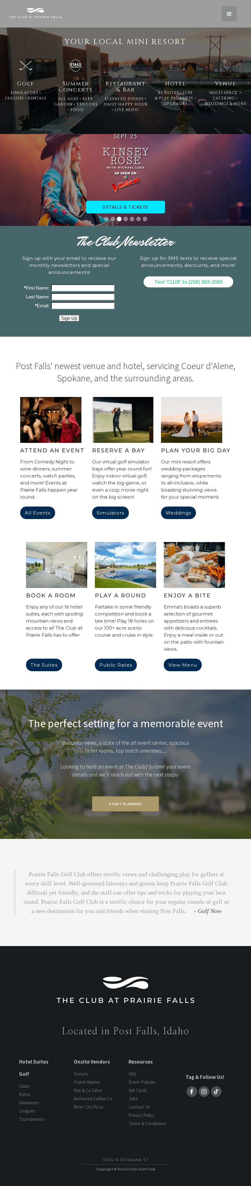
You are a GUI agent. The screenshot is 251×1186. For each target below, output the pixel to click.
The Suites (44, 665)
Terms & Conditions (147, 1123)
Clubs (24, 1086)
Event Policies (142, 1082)
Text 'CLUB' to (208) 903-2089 (188, 281)
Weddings (178, 513)
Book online (119, 195)
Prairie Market (87, 1082)
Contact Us (139, 1107)
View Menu (182, 665)
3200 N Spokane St (126, 1159)
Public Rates (115, 665)
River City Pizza (88, 1107)
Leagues (27, 1111)
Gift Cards (138, 1090)
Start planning (125, 804)
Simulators (110, 513)
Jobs (133, 1099)
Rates (24, 1094)
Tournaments (32, 1119)
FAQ (132, 1074)
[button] (229, 13)
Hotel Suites (33, 1062)
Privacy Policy (142, 1115)
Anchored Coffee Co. (93, 1099)
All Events (38, 513)
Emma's (81, 1074)
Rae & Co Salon (88, 1090)
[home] (35, 13)
